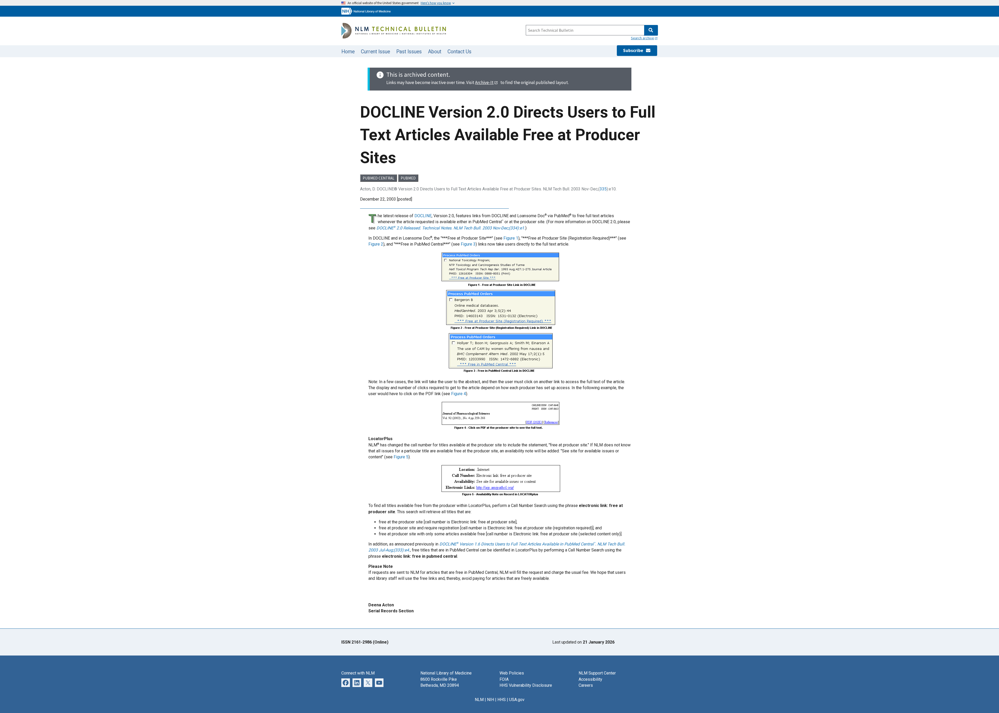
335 (603, 189)
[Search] (651, 30)
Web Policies (511, 673)
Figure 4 (458, 393)
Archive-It (484, 82)
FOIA (504, 679)
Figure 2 (375, 244)
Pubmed (408, 178)
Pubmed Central (378, 178)
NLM (479, 699)
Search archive (642, 38)
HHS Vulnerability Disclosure (525, 685)
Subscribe (634, 50)
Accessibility (590, 679)
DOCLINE (423, 215)
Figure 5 (401, 456)
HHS (501, 699)
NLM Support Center (597, 673)
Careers (586, 685)
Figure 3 (468, 244)
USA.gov (516, 699)
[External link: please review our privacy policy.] (345, 682)
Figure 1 (510, 238)
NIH (490, 699)
